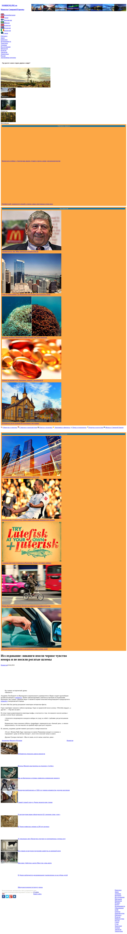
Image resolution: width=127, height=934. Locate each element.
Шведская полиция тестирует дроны (30, 887)
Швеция (3, 99)
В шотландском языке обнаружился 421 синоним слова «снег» (39, 814)
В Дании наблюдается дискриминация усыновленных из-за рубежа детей (43, 875)
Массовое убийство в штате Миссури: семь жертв (35, 863)
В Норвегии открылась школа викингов (31, 754)
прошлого (4, 701)
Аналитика (5, 740)
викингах (18, 697)
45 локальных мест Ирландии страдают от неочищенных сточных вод (41, 839)
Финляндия (5, 123)
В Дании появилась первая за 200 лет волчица (33, 826)
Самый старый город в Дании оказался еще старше (35, 802)
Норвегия (4, 111)
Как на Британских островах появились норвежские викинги (39, 778)
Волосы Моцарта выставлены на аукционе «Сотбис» (36, 766)
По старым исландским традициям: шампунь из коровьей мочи (39, 851)
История (19, 740)
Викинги (13, 740)
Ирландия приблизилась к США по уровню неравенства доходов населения (44, 790)
